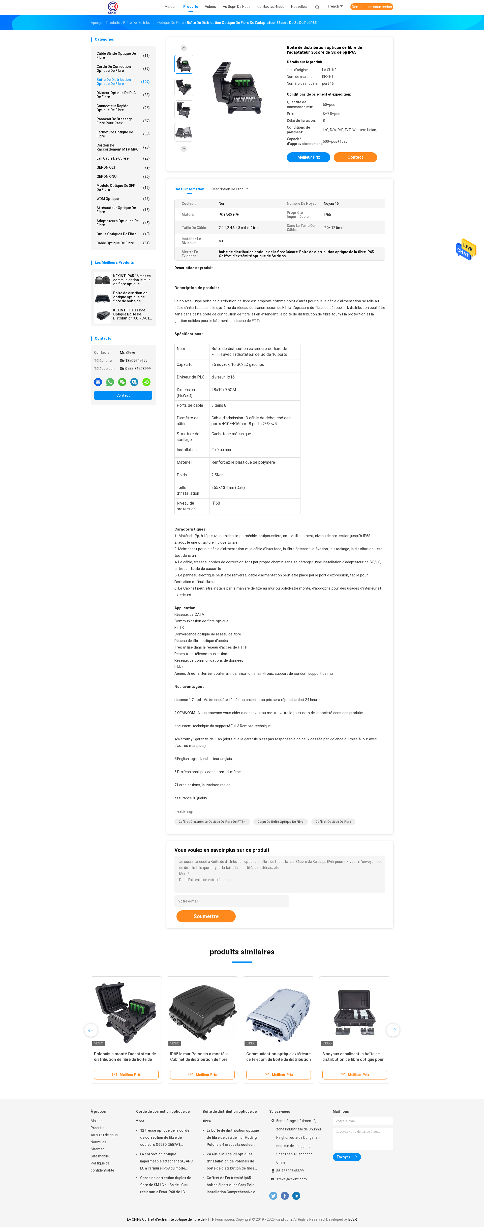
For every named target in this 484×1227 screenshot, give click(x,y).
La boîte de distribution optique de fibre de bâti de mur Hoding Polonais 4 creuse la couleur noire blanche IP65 (233, 1138)
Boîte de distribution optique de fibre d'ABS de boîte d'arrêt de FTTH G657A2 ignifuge (275, 1059)
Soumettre (206, 916)
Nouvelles (98, 1142)
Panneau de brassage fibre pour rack (123, 121)
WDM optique (123, 199)
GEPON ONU (123, 176)
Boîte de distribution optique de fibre (123, 82)
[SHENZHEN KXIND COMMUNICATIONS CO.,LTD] (113, 8)
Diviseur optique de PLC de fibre (123, 95)
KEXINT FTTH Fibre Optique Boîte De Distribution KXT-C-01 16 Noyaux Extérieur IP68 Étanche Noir (131, 314)
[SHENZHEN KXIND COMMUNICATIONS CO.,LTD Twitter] (273, 1195)
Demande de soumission (372, 7)
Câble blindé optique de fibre (123, 55)
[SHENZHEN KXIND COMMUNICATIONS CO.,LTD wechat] (122, 382)
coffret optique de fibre (333, 822)
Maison (97, 1121)
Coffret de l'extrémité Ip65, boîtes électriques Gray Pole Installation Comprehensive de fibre (232, 1185)
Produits (98, 1128)
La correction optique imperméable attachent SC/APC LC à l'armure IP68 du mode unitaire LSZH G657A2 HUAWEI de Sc (166, 1162)
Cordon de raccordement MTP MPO (123, 147)
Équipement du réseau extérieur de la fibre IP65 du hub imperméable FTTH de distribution (201, 1059)
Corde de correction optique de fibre (123, 69)
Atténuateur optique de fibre (123, 210)
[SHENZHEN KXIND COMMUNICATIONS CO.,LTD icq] (146, 382)
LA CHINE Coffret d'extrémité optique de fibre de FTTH (171, 1219)
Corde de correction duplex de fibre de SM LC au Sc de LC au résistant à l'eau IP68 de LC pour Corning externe (165, 1185)
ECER (352, 1219)
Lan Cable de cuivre (123, 158)
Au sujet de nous (104, 1135)
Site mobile (100, 1156)
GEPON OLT (123, 167)
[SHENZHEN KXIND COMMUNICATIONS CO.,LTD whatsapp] (110, 382)
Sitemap (98, 1149)
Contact (123, 395)
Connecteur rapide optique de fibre (123, 108)
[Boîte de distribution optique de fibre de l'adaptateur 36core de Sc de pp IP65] (238, 87)
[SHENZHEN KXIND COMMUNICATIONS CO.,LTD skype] (134, 382)
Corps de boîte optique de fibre (281, 822)
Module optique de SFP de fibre (123, 188)
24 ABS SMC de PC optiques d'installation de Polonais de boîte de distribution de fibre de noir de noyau (230, 1162)
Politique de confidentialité (102, 1166)
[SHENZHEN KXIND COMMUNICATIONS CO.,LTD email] (98, 382)
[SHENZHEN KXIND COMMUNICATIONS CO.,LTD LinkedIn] (296, 1195)
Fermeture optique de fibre (123, 134)
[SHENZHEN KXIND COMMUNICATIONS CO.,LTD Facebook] (285, 1195)
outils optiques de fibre (123, 234)
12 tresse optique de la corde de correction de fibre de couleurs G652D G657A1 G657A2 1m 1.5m (164, 1138)
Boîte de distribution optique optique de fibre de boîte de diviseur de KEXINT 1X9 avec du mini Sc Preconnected (132, 297)
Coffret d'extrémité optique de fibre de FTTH (212, 822)
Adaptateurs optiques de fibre (123, 223)
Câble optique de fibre (123, 243)
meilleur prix (308, 157)
